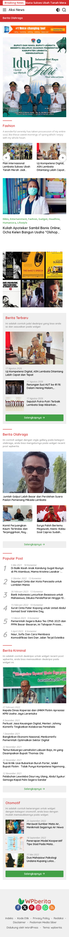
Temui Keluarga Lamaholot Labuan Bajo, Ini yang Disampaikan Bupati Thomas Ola (33, 751)
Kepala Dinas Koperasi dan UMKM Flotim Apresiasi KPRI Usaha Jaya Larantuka (33, 712)
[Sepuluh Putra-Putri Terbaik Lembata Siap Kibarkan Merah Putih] (15, 404)
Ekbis (6, 219)
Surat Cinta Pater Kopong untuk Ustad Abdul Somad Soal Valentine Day (38, 609)
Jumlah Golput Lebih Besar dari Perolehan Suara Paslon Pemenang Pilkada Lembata (33, 498)
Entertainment (18, 219)
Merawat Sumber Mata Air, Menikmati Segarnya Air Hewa (45, 825)
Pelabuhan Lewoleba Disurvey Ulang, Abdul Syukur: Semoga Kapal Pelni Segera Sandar (34, 778)
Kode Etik (23, 918)
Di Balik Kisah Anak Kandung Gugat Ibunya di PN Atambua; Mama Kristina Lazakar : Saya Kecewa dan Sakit (37, 569)
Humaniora (9, 222)
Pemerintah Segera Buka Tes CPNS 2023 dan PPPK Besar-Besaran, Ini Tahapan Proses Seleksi (38, 622)
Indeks (9, 918)
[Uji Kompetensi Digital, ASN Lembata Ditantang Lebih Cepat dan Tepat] (40, 151)
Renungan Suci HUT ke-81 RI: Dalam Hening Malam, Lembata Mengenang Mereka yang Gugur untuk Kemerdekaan (45, 386)
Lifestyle (22, 222)
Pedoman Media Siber (43, 922)
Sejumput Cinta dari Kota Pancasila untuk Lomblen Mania (36, 583)
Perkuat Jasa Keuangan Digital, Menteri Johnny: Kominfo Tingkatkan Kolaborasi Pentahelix (32, 725)
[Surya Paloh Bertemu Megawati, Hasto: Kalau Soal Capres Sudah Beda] (51, 513)
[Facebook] (18, 908)
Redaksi (58, 918)
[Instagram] (38, 908)
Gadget (42, 219)
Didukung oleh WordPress (22, 927)
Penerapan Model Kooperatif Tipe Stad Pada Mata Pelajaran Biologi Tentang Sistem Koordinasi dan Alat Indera (44, 842)
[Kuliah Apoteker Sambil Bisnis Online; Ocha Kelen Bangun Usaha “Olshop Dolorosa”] (34, 196)
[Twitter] (25, 908)
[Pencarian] (64, 10)
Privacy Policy (41, 918)
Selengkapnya (33, 417)
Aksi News (16, 10)
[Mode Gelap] (58, 10)
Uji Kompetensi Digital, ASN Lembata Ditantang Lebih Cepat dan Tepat (38, 167)
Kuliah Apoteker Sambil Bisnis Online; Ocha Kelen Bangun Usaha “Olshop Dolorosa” (32, 232)
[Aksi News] (34, 901)
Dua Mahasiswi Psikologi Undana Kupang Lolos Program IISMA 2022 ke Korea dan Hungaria (45, 859)
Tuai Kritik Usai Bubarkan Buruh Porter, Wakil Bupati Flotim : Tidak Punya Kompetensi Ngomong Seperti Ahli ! (33, 764)
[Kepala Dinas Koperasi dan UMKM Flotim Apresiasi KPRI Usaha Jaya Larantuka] (34, 685)
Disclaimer (19, 922)
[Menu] (5, 10)
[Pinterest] (32, 908)
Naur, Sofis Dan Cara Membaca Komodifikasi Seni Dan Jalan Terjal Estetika (37, 636)
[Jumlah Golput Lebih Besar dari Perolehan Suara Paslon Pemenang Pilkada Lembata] (34, 472)
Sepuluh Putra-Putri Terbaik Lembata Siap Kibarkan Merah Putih (43, 403)
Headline (54, 219)
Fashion (32, 219)
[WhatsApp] (45, 908)
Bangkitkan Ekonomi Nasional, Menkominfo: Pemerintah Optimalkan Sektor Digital (30, 738)
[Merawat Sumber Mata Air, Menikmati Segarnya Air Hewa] (15, 827)
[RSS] (52, 908)
